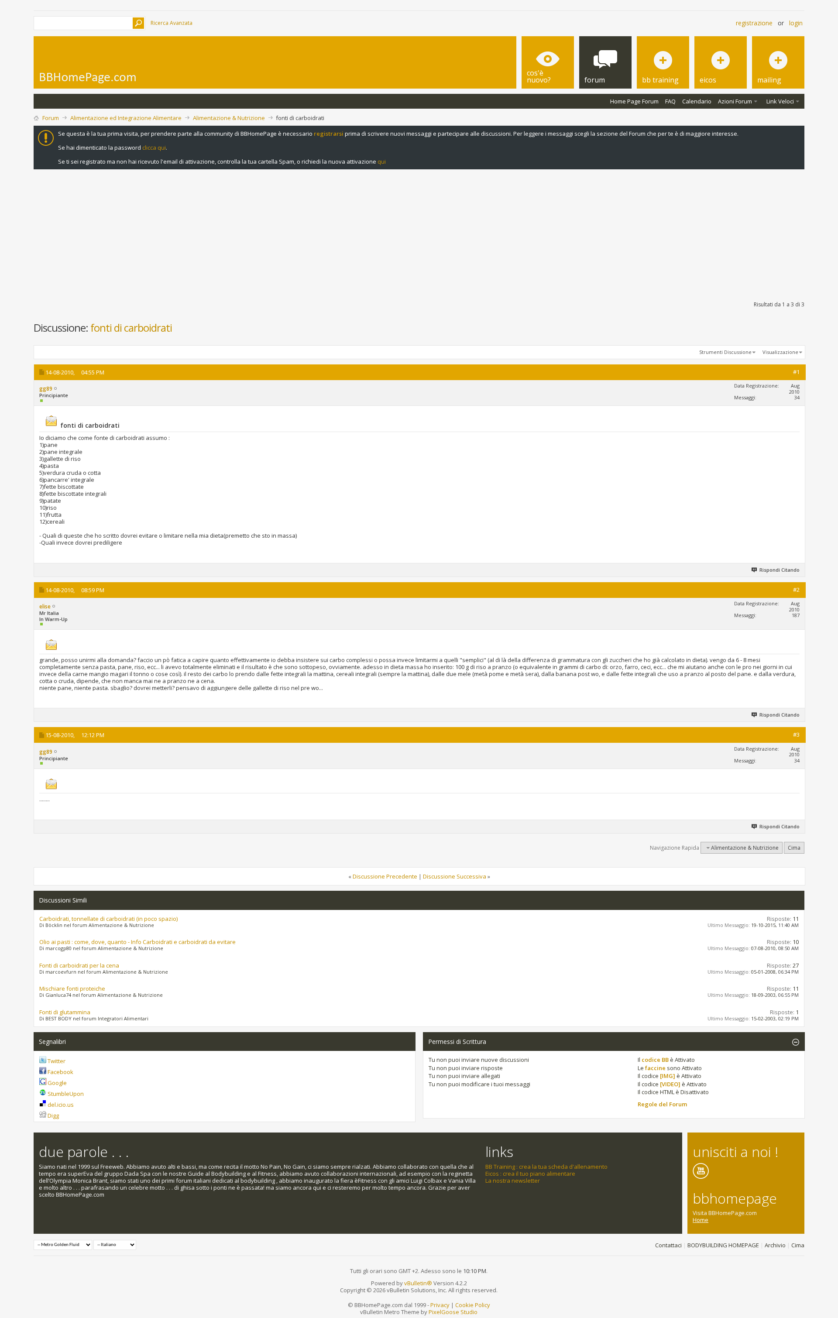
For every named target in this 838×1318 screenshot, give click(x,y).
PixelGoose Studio (453, 1312)
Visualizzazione (780, 352)
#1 (796, 372)
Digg (53, 1115)
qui (382, 161)
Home (700, 1220)
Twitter (56, 1061)
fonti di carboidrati (131, 327)
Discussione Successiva (454, 876)
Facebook (60, 1072)
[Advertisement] (419, 233)
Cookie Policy (472, 1305)
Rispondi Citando (779, 569)
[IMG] (667, 1076)
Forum (50, 118)
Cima (794, 847)
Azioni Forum (735, 101)
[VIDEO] (670, 1084)
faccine (655, 1068)
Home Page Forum (634, 101)
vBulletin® (418, 1283)
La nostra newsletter (512, 1180)
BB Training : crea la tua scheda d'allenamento (546, 1166)
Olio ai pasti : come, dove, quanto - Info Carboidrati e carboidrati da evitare (137, 942)
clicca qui (154, 147)
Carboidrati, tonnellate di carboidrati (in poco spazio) (108, 919)
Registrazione (754, 23)
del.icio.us (61, 1105)
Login (796, 23)
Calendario (696, 101)
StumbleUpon (66, 1094)
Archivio (775, 1245)
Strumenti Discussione (725, 352)
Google (57, 1083)
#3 (796, 734)
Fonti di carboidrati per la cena (79, 965)
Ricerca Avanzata (171, 23)
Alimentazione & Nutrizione (229, 118)
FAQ (670, 101)
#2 (796, 590)
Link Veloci (780, 101)
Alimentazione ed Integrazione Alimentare (126, 118)
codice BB (655, 1060)
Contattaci (668, 1245)
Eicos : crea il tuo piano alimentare (530, 1173)
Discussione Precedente (385, 876)
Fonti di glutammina (64, 1012)
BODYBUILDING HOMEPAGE (723, 1245)
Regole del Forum (662, 1104)
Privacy (440, 1305)
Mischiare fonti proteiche (72, 988)
